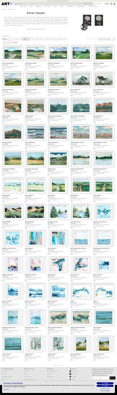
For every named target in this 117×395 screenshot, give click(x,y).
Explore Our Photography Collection (58, 1)
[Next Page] (97, 39)
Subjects (17, 39)
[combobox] (49, 4)
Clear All (15, 42)
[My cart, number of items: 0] (114, 4)
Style (47, 39)
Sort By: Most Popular (104, 39)
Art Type (40, 39)
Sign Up (112, 378)
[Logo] (7, 3)
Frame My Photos (93, 6)
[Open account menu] (102, 3)
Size (10, 39)
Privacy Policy (6, 389)
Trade (106, 3)
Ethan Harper (11, 9)
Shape (32, 39)
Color (54, 39)
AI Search (91, 3)
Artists (4, 9)
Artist (25, 39)
